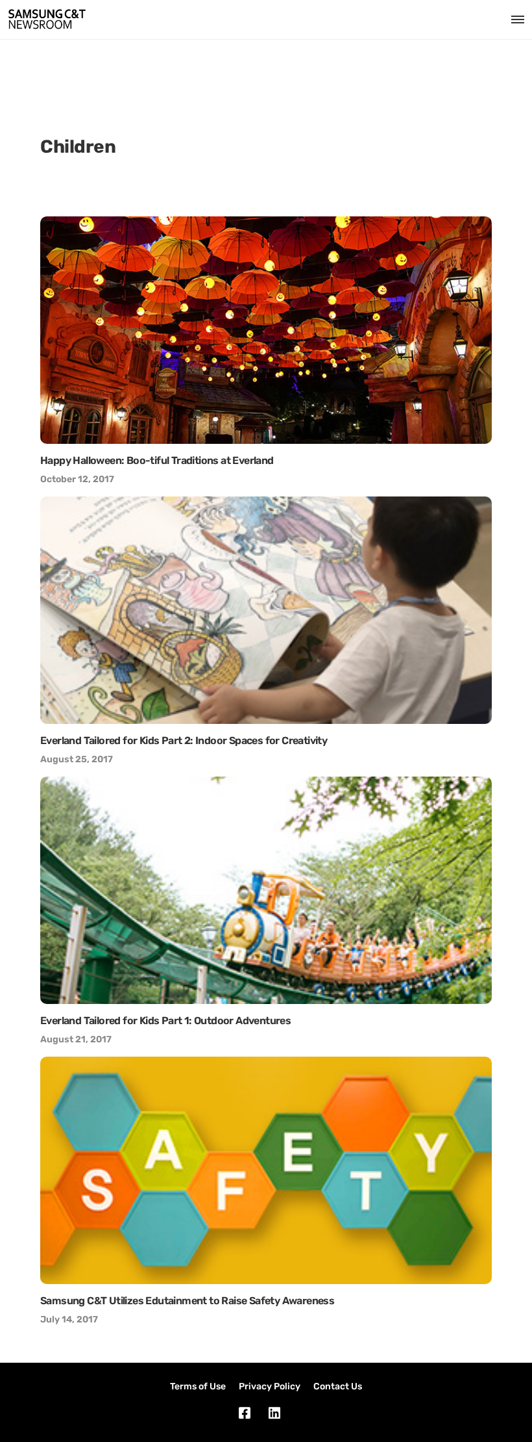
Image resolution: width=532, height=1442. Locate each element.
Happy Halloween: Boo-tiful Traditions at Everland (157, 460)
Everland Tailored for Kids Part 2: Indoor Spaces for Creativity (183, 740)
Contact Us (337, 1386)
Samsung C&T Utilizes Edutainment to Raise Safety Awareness (187, 1300)
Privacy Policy (269, 1386)
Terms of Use (198, 1386)
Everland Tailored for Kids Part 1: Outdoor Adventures (165, 1020)
